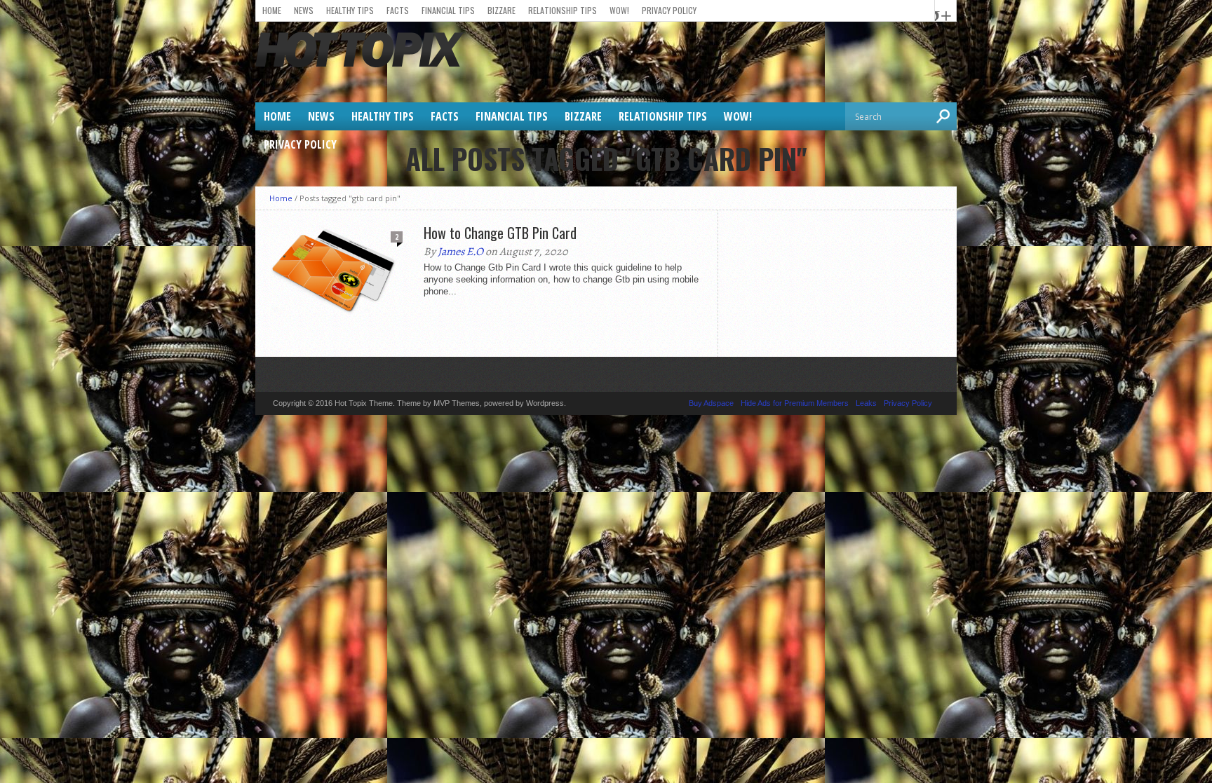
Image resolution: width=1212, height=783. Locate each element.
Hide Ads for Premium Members (795, 403)
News (304, 10)
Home (271, 10)
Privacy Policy (669, 10)
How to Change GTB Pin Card (500, 232)
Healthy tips (350, 10)
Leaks (866, 403)
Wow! (619, 10)
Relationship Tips (562, 10)
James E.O (460, 251)
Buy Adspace (711, 403)
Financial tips (448, 10)
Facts (397, 10)
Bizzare (501, 10)
